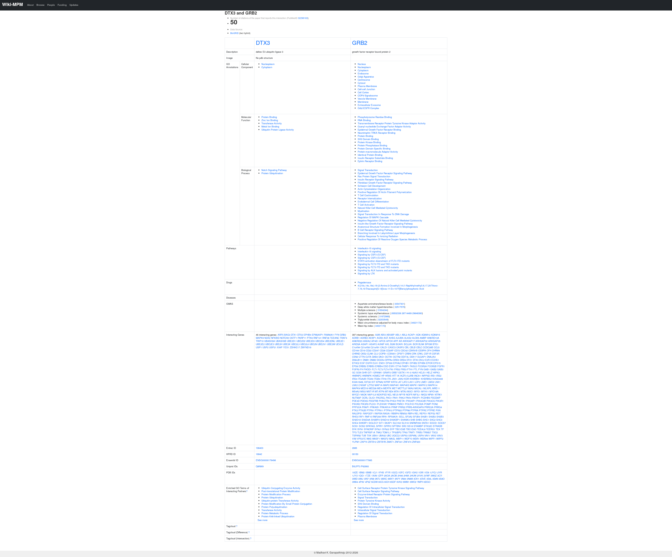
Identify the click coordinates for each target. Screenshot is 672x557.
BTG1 (435, 344)
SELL (402, 416)
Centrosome (364, 79)
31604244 (382, 310)
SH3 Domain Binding (368, 139)
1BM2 (362, 472)
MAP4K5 (404, 385)
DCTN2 (397, 356)
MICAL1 (418, 388)
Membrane (363, 101)
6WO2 (413, 482)
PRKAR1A (385, 407)
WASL (392, 438)
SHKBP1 (363, 423)
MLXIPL (427, 388)
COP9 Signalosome (368, 95)
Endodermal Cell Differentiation (373, 201)
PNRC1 (400, 404)
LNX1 (437, 382)
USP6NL (412, 435)
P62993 (365, 466)
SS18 (410, 426)
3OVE (423, 478)
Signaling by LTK (366, 273)
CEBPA (422, 350)
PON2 (435, 404)
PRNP (394, 407)
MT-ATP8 (379, 391)
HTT (394, 375)
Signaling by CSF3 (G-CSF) (372, 254)
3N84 (403, 478)
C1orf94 (356, 347)
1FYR (387, 472)
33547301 (399, 303)
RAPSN (378, 413)
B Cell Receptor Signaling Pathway (375, 230)
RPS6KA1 (393, 416)
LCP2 (417, 382)
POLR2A (419, 404)
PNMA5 (392, 404)
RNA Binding (364, 120)
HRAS (388, 375)
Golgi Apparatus (366, 76)
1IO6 (426, 472)
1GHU (414, 472)
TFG (354, 432)
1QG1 (361, 475)
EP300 (389, 363)
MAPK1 (414, 385)
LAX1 (411, 382)
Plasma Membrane (367, 86)
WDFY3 (408, 438)
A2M (377, 334)
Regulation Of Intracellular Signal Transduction (381, 507)
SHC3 (439, 419)
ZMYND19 (306, 347)
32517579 (400, 307)
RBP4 (411, 413)
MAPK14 (432, 385)
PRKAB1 (374, 407)
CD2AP (390, 350)
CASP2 (400, 347)
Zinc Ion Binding (269, 120)
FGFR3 (355, 369)
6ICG (381, 482)
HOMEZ (376, 375)
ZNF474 (407, 441)
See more (262, 520)
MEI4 (380, 388)
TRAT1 (411, 432)
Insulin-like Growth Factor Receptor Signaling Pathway (385, 223)
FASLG (413, 366)
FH (361, 369)
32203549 (383, 319)
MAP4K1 (394, 385)
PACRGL (380, 397)
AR (400, 341)
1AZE (355, 472)
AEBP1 (372, 337)
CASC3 (392, 347)
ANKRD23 (357, 341)
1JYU (355, 475)
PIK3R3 (365, 404)
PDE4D (356, 400)
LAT (400, 382)
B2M (392, 344)
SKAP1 (388, 423)
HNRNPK (367, 375)
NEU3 (395, 394)
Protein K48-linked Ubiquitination (277, 516)
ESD (385, 366)
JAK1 (394, 378)
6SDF (393, 482)
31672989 (384, 316)
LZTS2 (370, 385)
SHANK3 (405, 419)
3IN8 (371, 478)
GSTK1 (402, 372)
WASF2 (384, 438)
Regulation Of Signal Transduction (375, 513)
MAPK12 (423, 385)
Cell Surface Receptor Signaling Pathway (378, 491)
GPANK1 (377, 372)
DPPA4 (389, 360)
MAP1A (379, 385)
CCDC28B (428, 347)
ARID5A (356, 344)
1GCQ (394, 472)
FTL (416, 369)
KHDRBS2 (426, 378)
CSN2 (355, 356)
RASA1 (387, 413)
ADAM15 (435, 334)
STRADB (437, 426)
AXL (387, 344)
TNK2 (379, 432)
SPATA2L (370, 426)
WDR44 (424, 438)
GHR (364, 372)
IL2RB (410, 375)
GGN (358, 372)
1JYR (439, 472)
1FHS (381, 472)
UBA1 (375, 435)
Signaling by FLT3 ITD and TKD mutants (378, 264)
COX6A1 (391, 353)
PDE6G (364, 400)
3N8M (410, 478)
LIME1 (424, 382)
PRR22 (401, 407)
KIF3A (367, 382)
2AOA (387, 475)
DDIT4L (405, 356)
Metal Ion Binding (270, 126)
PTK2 (355, 410)
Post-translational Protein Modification (280, 491)
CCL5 (436, 347)
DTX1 (294, 334)
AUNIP (380, 344)
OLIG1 (372, 397)
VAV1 (427, 435)
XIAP (279, 347)
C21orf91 (375, 347)
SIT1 (381, 423)
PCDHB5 (425, 397)
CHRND (356, 353)
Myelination (363, 211)
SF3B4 (416, 416)
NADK (363, 394)
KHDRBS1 (415, 378)
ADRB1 (356, 337)
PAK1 (395, 397)
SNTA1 (425, 423)
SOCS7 (442, 423)
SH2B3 (440, 416)
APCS (382, 341)
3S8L (429, 478)
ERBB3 (370, 366)
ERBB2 (362, 366)
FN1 (391, 369)
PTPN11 (379, 410)
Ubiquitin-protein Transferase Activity (280, 500)
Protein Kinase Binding (369, 142)
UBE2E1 (340, 341)
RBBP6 (395, 413)
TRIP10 (260, 341)
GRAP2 (387, 372)
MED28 (372, 388)
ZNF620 (416, 441)
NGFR (409, 394)
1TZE (368, 475)
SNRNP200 (415, 423)
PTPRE (431, 410)
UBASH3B (281, 341)
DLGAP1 (421, 356)
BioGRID (234, 32)
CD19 (362, 350)
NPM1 (431, 394)
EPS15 (436, 363)
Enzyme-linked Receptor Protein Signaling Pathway (384, 494)
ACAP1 (411, 334)
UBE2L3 (295, 344)
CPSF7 (400, 353)
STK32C (428, 426)
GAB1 (427, 369)
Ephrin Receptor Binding (370, 161)
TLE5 (360, 432)
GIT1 (370, 372)
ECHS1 (435, 360)
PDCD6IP (435, 397)
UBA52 (382, 435)
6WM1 (406, 482)
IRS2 (438, 375)
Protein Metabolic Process (274, 513)
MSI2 (363, 391)
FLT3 (380, 369)
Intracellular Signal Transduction (374, 510)
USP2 (265, 347)
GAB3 (440, 369)
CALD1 (383, 347)
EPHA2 (397, 363)
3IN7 (366, 478)
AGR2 (380, 337)
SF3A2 (408, 416)
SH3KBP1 (395, 419)
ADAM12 (425, 334)
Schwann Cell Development (372, 185)
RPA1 (384, 416)
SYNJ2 (385, 429)
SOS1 (355, 426)
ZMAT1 (390, 441)
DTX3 (263, 42)
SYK (354, 429)
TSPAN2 (356, 435)
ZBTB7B (381, 441)
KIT (373, 382)
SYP (392, 429)
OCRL (365, 397)
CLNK (370, 353)
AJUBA (400, 337)
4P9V (361, 482)
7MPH (420, 482)
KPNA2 (379, 382)
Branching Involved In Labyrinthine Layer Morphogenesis (386, 233)
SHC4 (355, 423)
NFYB (402, 394)
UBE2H (278, 344)
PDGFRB (373, 400)
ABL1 (398, 334)
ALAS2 (407, 337)
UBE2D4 (319, 341)
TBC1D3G (411, 429)
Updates (73, 4)
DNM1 (366, 360)
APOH (389, 341)
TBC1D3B (400, 429)
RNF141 (317, 337)
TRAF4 (343, 337)
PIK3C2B (421, 400)
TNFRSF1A (369, 432)
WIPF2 (439, 438)
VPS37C (361, 438)
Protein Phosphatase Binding (372, 145)
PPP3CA (356, 407)
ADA (418, 334)
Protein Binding (269, 117)
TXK (369, 435)
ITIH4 (384, 378)
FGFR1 (441, 366)
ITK (389, 378)
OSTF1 (293, 337)
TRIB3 (419, 432)
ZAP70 (363, 441)
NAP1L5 (372, 394)
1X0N (374, 475)
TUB (364, 435)
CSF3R (435, 353)
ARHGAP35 (434, 341)
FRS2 (397, 369)
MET (394, 388)
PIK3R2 (356, 404)
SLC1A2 (397, 423)
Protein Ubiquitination (272, 173)
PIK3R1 (439, 400)
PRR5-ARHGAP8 (415, 407)
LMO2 (431, 382)
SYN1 (360, 429)
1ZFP (380, 475)
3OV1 (416, 478)
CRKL (420, 353)
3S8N (435, 478)
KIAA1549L (358, 382)
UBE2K (286, 344)
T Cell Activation (366, 204)
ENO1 (382, 363)
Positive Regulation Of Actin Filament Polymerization (385, 192)
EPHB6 (421, 363)
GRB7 (394, 372)
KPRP (387, 382)
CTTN (362, 356)
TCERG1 (430, 429)
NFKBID (275, 337)
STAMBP (418, 426)
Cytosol (361, 83)
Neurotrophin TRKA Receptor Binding (376, 132)
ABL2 (404, 334)
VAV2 (433, 435)
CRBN (408, 353)
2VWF (427, 475)
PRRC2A (428, 407)
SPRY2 (387, 426)
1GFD (408, 472)
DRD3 (396, 360)
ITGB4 (377, 378)
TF (442, 429)
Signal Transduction (368, 170)
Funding (62, 4)
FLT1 (374, 369)
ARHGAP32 (421, 341)
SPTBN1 (396, 426)
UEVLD (339, 344)
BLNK (421, 344)
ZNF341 (399, 441)
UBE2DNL (330, 341)
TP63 (405, 432)
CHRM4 (436, 350)
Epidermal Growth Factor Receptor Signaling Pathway (385, 173)
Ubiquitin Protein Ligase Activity (277, 129)
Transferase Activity (271, 123)
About (30, 4)
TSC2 (435, 432)
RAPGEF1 (368, 413)
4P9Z (367, 482)
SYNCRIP (369, 429)
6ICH (386, 482)
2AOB (394, 475)
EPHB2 (413, 363)
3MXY (391, 478)
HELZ (429, 372)
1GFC (401, 472)
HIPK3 (436, 372)
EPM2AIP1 (317, 334)
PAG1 (389, 397)
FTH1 (410, 369)
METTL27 (403, 388)
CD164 (355, 350)
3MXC (384, 478)
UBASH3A (269, 341)
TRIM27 (427, 432)
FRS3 (404, 369)
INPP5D (426, 375)
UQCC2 (396, 435)
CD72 (397, 350)
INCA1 (417, 375)
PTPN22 (397, 410)
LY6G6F (362, 385)
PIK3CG (430, 400)
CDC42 (404, 350)
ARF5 (281, 334)
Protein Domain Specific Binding (374, 148)
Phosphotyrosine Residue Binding (375, 117)
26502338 (396, 313)
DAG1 (381, 356)
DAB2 (375, 356)
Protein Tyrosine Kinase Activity (374, 500)
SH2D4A (366, 419)
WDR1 (416, 438)
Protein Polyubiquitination (274, 507)
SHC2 (433, 419)
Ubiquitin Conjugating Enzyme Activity (280, 488)
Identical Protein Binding (370, 154)
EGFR (369, 363)
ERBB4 (379, 366)
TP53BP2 (396, 432)
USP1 (259, 347)
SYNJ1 (378, 429)
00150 (355, 454)
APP (395, 341)
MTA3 (404, 391)
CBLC (419, 347)
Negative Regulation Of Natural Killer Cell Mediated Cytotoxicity (390, 220)
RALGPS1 (357, 413)
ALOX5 (415, 337)
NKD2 (424, 394)
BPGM (428, 344)
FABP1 (405, 366)
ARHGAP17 (409, 341)
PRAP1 (365, 407)
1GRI (421, 472)
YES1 (286, 347)
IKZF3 (403, 375)
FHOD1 (367, 369)
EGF (362, 363)
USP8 (421, 435)
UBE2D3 (310, 341)
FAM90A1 (329, 334)
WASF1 (376, 438)
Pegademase (364, 282)
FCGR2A (422, 366)
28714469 (407, 313)
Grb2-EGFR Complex (368, 108)
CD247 (375, 350)
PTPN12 (388, 410)
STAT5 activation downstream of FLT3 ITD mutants (384, 260)
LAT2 (405, 382)
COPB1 (383, 353)
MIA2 (411, 388)
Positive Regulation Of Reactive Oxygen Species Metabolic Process (392, 239)
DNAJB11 (357, 360)
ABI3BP (390, 334)
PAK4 (408, 397)
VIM (354, 438)
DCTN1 (389, 356)
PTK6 (310, 337)
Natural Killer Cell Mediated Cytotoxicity (378, 207)
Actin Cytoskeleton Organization (374, 189)
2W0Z (434, 475)
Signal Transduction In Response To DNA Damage (383, 214)
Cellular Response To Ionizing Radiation (378, 236)
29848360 (417, 313)
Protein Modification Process (276, 494)
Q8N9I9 (260, 466)
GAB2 (433, 369)
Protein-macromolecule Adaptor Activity (378, 151)
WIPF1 (432, 438)
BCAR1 (399, 344)
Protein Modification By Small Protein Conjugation (286, 503)
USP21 (272, 347)
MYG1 (417, 391)
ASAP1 (365, 344)
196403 (259, 448)
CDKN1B (413, 350)
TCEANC (334, 337)
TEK (438, 429)
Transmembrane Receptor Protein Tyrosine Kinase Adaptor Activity (392, 123)
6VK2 (399, 482)
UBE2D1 (291, 341)
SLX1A (405, 423)
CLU (376, 353)
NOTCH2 (284, 337)
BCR (415, 344)
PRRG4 (438, 407)
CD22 (369, 350)
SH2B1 (424, 416)
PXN (438, 410)
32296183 (303, 17)
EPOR (429, 363)
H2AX (415, 372)
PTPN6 (406, 410)
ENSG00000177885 (362, 460)
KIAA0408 (437, 378)
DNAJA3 (431, 356)
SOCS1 (433, 423)
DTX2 (300, 334)
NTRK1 (438, 394)
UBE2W (331, 344)
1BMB (368, 472)
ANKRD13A (433, 337)
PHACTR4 (384, 400)
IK (398, 375)
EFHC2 (355, 363)
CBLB (413, 347)
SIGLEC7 (373, 423)
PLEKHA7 (382, 404)
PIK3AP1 (411, 400)
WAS (369, 438)
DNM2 (373, 360)
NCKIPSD (382, 394)
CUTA (368, 356)
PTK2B (362, 410)
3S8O (441, 478)
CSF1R (427, 353)
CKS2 (363, 353)
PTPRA (414, 410)
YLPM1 (356, 441)
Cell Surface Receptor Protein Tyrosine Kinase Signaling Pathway (391, 488)
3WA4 (355, 482)
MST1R (370, 391)
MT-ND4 (389, 391)
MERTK (387, 388)
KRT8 (394, 382)
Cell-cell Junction (366, 89)
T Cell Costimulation (368, 195)
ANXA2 (367, 341)
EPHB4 (307, 334)
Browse (40, 4)
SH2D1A (356, 419)
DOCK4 (380, 360)
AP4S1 (375, 341)
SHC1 (426, 419)
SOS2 (362, 426)
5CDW (374, 482)
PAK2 (402, 397)
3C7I (439, 475)
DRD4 (403, 360)
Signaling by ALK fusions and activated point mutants (385, 270)
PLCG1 (372, 404)
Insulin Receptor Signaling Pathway (376, 179)
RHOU (355, 416)
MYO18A (434, 391)
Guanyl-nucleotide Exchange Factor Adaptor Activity (384, 126)
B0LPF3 (356, 466)
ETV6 (398, 366)
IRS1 (433, 375)
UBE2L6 (304, 344)
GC (353, 372)
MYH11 (425, 391)
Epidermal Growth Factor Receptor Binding (379, 129)
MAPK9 (260, 337)
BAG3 (287, 334)
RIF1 (361, 416)
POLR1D (409, 404)
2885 (354, 448)
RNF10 (368, 416)
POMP (427, 404)
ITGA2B (362, 378)
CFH (429, 350)
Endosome (363, 73)
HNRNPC (357, 375)
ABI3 (383, 334)
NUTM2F (356, 397)
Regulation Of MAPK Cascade (373, 217)
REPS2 (431, 413)
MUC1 (410, 391)
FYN (337, 334)
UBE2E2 (260, 344)
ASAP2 (373, 344)
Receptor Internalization (370, 198)
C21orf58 (365, 347)
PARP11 (302, 337)
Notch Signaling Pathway (274, 170)
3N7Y (397, 478)
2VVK (420, 475)
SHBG (419, 419)
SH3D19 (384, 419)
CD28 (382, 350)
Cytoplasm (266, 67)
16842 (259, 454)
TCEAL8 (421, 429)
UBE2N (313, 344)
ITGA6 (370, 378)
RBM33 (403, 413)
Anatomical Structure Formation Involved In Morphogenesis (388, 226)
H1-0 (409, 372)
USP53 (404, 435)
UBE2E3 (269, 344)
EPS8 (355, 366)
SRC (404, 426)
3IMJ (360, 478)
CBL (407, 347)
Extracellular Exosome (369, 105)
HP (382, 375)
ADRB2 (364, 337)
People (51, 4)
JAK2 (401, 378)
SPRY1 (379, 426)
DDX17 (413, 356)
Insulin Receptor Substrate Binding (375, 158)
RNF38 (325, 337)
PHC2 (393, 400)
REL (416, 413)
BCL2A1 (408, 344)
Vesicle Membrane (367, 98)
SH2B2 (432, 416)
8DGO (427, 482)
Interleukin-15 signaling (369, 248)
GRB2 (359, 42)
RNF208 (377, 416)
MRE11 (436, 388)
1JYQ (433, 472)
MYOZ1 (356, 394)
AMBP (423, 337)
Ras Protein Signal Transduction (374, 176)
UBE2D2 (300, 341)
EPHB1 (405, 363)
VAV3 (440, 435)
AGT (386, 337)
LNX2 (355, 385)
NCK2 (267, 337)
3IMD (355, 478)
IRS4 (354, 378)
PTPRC (423, 410)
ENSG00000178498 (266, 460)
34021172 (416, 322)
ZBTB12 (372, 441)
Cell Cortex (363, 92)
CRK (414, 353)
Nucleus (362, 64)
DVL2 (422, 360)
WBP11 (400, 438)
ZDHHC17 (295, 347)
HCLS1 (422, 372)
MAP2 (386, 385)
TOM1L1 (386, 432)
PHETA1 (401, 400)
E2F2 (428, 360)
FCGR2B (432, 366)
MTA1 (397, 391)
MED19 (364, 388)
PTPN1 (370, 410)
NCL (389, 394)
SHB (412, 419)
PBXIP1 (416, 397)
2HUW (413, 475)
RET (438, 413)
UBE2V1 (322, 344)
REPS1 (423, 413)
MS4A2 (356, 391)
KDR (406, 378)
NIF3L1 (416, 394)
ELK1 (375, 363)
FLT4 (386, 369)
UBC (389, 435)
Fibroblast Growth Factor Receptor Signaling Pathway (385, 182)
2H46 (400, 475)
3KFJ (377, 478)
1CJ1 (374, 472)
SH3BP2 (375, 419)
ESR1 (392, 366)
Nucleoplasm (268, 64)
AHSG (392, 337)
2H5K (406, 475)
